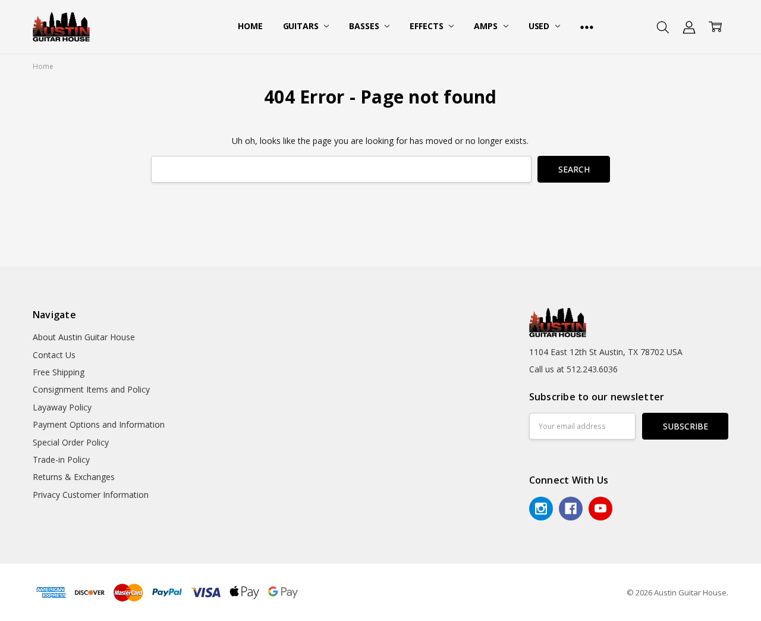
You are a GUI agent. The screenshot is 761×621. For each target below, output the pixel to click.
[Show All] (586, 27)
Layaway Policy (62, 407)
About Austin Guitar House (84, 337)
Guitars (302, 26)
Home (250, 26)
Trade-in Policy (61, 459)
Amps (486, 26)
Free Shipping (58, 372)
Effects (427, 26)
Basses (365, 26)
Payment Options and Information (99, 424)
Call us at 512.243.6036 (573, 369)
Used (540, 26)
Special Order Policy (71, 442)
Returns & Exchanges (74, 476)
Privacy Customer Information (91, 494)
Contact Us (54, 354)
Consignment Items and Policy (91, 389)
